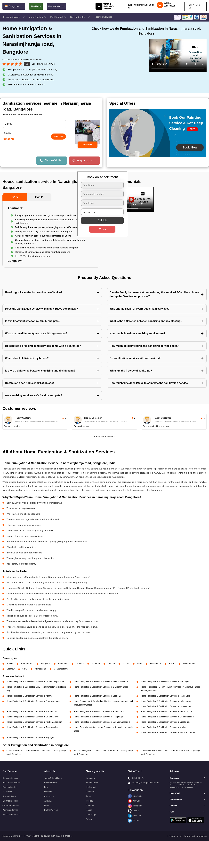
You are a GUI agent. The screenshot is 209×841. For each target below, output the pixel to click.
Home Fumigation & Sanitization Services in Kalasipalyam (166, 701)
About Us (48, 801)
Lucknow (11, 669)
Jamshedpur (155, 663)
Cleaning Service (10, 778)
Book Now (87, 145)
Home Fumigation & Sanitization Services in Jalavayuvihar (32, 727)
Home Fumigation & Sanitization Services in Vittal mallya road (101, 682)
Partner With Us (56, 6)
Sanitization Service (11, 814)
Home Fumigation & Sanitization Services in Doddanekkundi (167, 717)
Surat (24, 669)
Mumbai (111, 663)
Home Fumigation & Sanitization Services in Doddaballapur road (35, 682)
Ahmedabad (40, 669)
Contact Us (49, 796)
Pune (139, 663)
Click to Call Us (53, 160)
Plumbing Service (10, 810)
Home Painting (35, 17)
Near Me (48, 792)
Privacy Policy (50, 782)
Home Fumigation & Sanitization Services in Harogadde (165, 696)
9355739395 (169, 6)
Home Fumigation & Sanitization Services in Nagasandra (166, 706)
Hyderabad (63, 663)
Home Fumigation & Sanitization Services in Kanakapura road (168, 732)
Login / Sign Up (194, 6)
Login (46, 805)
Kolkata (126, 663)
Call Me (102, 220)
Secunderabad (189, 663)
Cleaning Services (11, 17)
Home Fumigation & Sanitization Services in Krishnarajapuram (34, 722)
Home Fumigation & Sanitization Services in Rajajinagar (98, 717)
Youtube (136, 801)
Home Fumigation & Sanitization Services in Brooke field (166, 722)
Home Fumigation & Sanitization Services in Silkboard (97, 696)
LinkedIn (137, 815)
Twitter (136, 820)
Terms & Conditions (53, 778)
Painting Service (9, 787)
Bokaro (172, 663)
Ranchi (10, 663)
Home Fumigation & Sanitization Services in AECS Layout (166, 711)
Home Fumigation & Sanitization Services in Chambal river (32, 717)
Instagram (137, 806)
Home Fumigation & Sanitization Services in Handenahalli (99, 711)
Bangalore (45, 663)
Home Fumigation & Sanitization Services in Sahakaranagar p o (102, 722)
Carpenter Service (10, 805)
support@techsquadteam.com (141, 6)
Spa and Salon (78, 17)
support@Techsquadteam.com (145, 782)
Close (102, 229)
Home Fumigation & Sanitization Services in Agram (29, 696)
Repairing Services (102, 16)
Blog (46, 787)
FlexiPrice (36, 6)
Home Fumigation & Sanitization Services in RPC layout (165, 682)
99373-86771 (138, 778)
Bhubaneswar (27, 663)
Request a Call (85, 160)
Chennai (80, 663)
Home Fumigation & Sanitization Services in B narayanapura (33, 701)
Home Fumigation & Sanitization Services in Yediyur (164, 727)
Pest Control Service (11, 782)
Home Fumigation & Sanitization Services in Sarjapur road (32, 711)
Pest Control (57, 17)
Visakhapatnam (61, 669)
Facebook (137, 796)
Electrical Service (10, 801)
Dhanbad (95, 663)
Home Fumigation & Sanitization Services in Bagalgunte (31, 738)
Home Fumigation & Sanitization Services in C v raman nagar (101, 687)
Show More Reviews (104, 436)
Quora (136, 811)
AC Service (7, 792)
